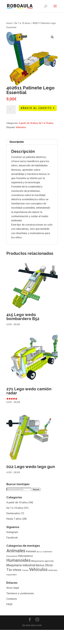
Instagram (12, 532)
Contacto (11, 598)
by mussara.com (32, 625)
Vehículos (21, 127)
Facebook (12, 537)
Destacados (13, 513)
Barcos (39, 552)
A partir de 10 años (28, 123)
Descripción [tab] (17, 141)
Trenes (25, 570)
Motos (40, 565)
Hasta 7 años (13, 518)
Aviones (31, 551)
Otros (49, 565)
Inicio (9, 23)
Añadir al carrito (36, 108)
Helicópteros (25, 555)
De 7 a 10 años (22, 23)
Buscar (36, 489)
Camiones (47, 551)
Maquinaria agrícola (42, 561)
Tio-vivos (13, 570)
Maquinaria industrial (20, 565)
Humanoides (18, 560)
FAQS (9, 604)
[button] (52, 37)
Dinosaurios (11, 556)
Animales (15, 550)
